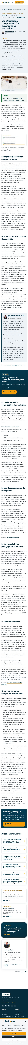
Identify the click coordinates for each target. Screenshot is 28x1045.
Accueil (3, 9)
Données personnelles (18, 1043)
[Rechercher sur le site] (12, 2)
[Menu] (25, 2)
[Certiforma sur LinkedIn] (3, 1006)
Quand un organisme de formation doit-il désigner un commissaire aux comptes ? (11, 849)
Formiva (17, 1014)
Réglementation (9, 9)
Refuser (14, 1036)
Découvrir (9, 392)
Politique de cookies (9, 1043)
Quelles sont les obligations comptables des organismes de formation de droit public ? (12, 881)
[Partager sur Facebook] (25, 972)
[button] (25, 1021)
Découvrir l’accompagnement (11, 824)
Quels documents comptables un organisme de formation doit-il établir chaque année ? (12, 841)
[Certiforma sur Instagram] (9, 1006)
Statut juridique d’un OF (13, 537)
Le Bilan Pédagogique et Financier (15, 365)
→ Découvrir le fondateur (11, 964)
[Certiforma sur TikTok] (12, 1006)
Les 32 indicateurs (19, 1016)
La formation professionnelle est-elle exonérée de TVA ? (11, 873)
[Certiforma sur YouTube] (6, 1006)
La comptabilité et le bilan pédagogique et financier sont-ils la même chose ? (12, 866)
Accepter (14, 1033)
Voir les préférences (14, 1040)
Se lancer (4, 1012)
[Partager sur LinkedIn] (22, 972)
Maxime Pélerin (20, 17)
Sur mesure (4, 1014)
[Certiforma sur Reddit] (15, 1006)
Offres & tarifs (19, 2)
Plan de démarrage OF (7, 1016)
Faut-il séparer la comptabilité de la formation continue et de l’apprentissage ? (12, 857)
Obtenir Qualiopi (19, 1012)
